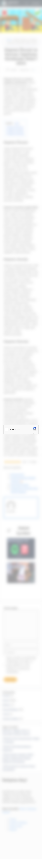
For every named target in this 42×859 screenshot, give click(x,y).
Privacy (32, 433)
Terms (35, 433)
